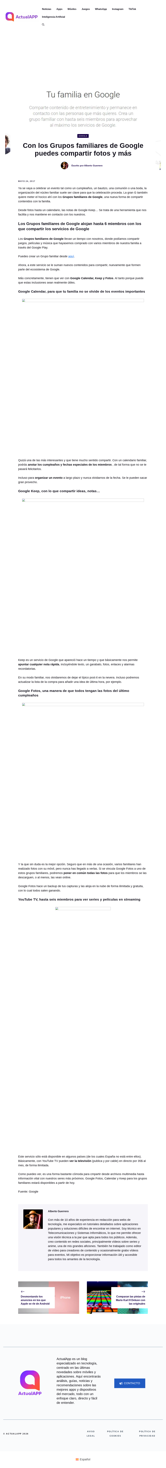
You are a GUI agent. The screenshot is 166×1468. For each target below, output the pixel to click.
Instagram (117, 9)
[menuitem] (83, 1459)
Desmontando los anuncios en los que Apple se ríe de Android (35, 1300)
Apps (59, 9)
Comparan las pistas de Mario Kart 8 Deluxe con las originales (130, 1300)
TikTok (132, 9)
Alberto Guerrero (93, 165)
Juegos (86, 9)
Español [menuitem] (85, 1459)
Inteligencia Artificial (53, 16)
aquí (71, 256)
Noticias (46, 9)
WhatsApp (101, 9)
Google (83, 136)
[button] (41, 25)
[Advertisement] (83, 58)
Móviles (72, 9)
